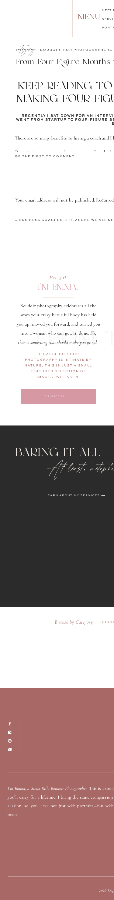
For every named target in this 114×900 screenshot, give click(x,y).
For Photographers (87, 49)
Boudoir (50, 49)
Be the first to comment (45, 156)
